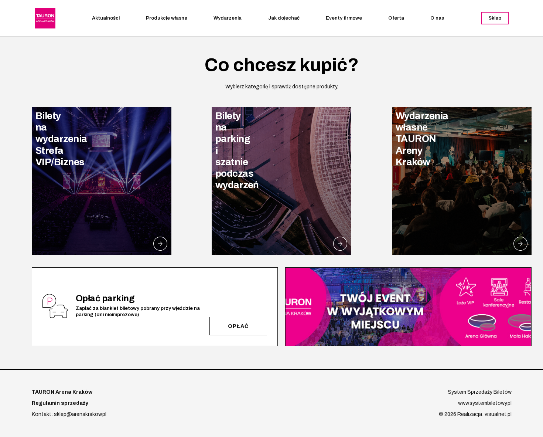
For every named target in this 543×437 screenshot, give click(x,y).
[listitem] (101, 181)
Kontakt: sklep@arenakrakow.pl (69, 414)
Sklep (494, 18)
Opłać (238, 326)
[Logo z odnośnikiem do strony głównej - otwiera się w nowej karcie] (45, 18)
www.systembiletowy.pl (485, 403)
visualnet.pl (498, 414)
